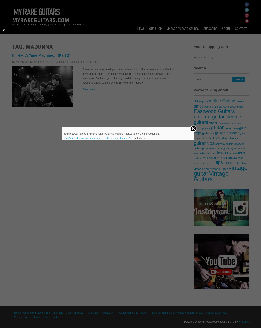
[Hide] (3, 30)
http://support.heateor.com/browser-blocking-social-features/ (97, 138)
